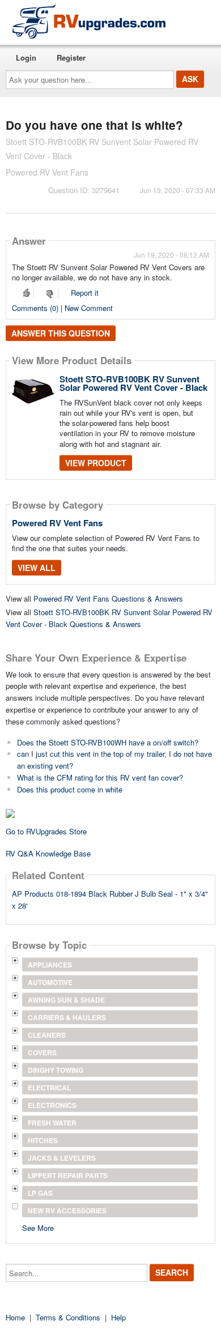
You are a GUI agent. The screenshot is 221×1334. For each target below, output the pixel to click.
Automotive (50, 982)
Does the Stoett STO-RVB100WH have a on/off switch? (107, 742)
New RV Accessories (67, 1210)
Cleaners (47, 1035)
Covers (42, 1052)
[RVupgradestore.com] (89, 21)
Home (15, 1317)
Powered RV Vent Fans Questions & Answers (108, 598)
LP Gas (40, 1193)
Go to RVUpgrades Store (46, 831)
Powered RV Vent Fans (57, 523)
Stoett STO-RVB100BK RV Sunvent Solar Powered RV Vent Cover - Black (133, 383)
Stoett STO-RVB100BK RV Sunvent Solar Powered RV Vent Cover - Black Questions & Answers (109, 618)
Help (118, 1317)
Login (26, 57)
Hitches (43, 1140)
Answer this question (60, 333)
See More (38, 1227)
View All (37, 567)
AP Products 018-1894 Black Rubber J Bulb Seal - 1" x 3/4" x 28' (110, 899)
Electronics (52, 1105)
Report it (85, 292)
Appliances (50, 965)
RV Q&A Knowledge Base (48, 853)
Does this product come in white (69, 789)
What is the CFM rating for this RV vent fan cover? (100, 777)
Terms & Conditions (68, 1317)
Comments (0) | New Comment (62, 307)
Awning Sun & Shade (66, 1000)
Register (71, 57)
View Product (95, 462)
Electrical (49, 1087)
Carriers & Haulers (67, 1017)
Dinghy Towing (55, 1070)
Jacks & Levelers (62, 1158)
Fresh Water (52, 1123)
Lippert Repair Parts (68, 1175)
